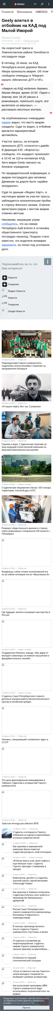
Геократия (8, 11)
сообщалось (10, 223)
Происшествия (31, 41)
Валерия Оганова (11, 37)
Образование (24, 11)
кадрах (6, 122)
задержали (9, 244)
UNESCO (41, 11)
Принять (26, 1008)
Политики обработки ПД (23, 1003)
